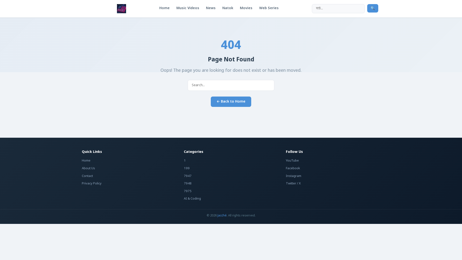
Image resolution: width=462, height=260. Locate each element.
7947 (188, 176)
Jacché (222, 216)
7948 (188, 184)
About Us (88, 168)
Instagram (293, 176)
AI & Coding (192, 199)
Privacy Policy (92, 184)
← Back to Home (231, 101)
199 (187, 168)
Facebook (293, 168)
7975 (188, 191)
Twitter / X (293, 184)
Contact (87, 176)
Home (86, 161)
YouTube (292, 161)
